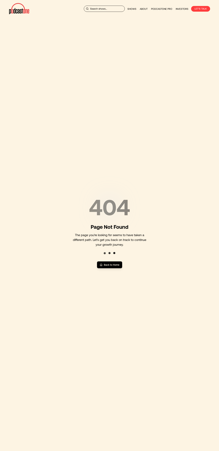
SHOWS (131, 9)
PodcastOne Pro (161, 9)
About (144, 9)
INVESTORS (182, 9)
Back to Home (111, 264)
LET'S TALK (201, 8)
